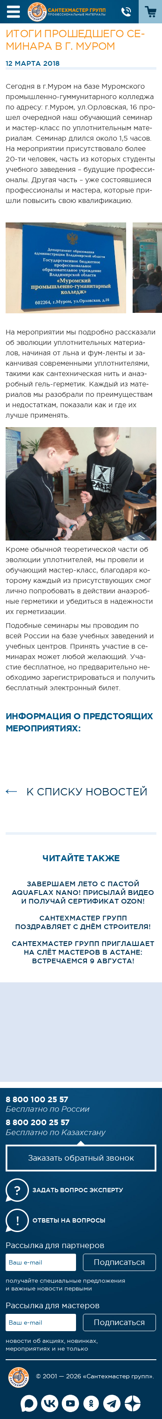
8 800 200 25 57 (38, 1122)
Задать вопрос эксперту (77, 1190)
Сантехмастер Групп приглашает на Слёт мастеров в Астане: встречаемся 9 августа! (83, 952)
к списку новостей (86, 792)
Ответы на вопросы (68, 1220)
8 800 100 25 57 (37, 1099)
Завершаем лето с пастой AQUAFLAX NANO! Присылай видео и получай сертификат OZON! (83, 892)
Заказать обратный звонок (81, 1158)
